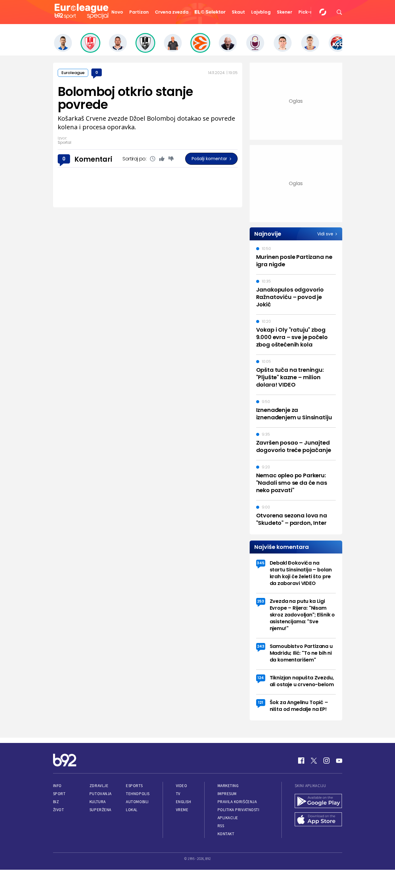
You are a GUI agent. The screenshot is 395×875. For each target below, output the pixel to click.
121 (260, 702)
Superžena (100, 809)
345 (260, 563)
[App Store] (318, 820)
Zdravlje (98, 785)
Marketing (228, 785)
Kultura (97, 801)
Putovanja (100, 793)
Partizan (139, 12)
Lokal (132, 809)
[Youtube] (339, 760)
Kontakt (226, 833)
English (183, 801)
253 (260, 601)
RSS (221, 825)
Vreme (182, 809)
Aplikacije (228, 817)
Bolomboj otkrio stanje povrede (125, 98)
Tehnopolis (137, 793)
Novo (117, 12)
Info (57, 785)
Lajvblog (261, 12)
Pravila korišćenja (237, 801)
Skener (284, 12)
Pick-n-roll (310, 12)
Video (181, 785)
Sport (59, 793)
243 (260, 646)
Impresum (227, 793)
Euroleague (73, 73)
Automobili (137, 801)
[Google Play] (318, 801)
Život (58, 809)
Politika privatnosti (239, 809)
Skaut (238, 12)
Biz (56, 801)
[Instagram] (326, 760)
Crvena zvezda (172, 12)
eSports (134, 785)
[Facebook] (301, 760)
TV (178, 793)
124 (260, 677)
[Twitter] (314, 760)
